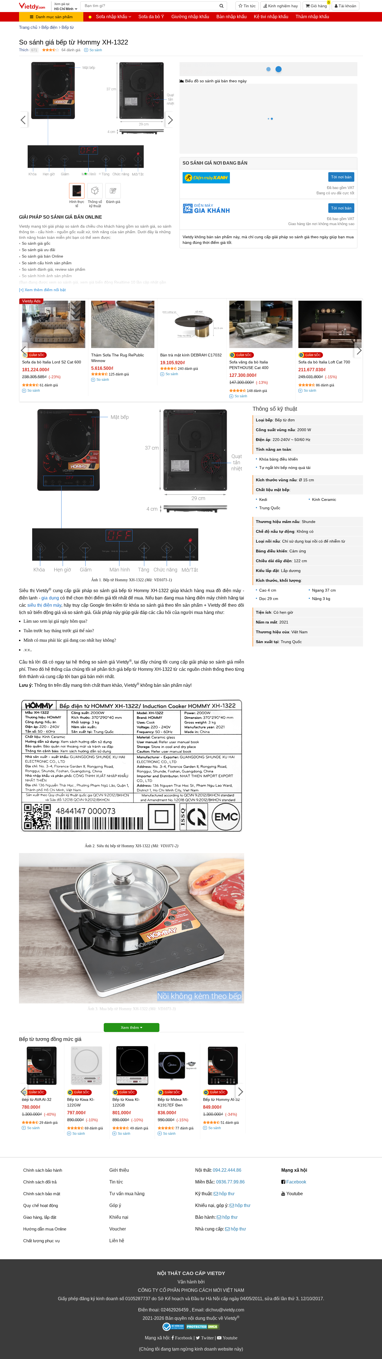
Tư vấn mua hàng (127, 1193)
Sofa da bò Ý (151, 16)
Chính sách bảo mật (41, 1193)
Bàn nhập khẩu (231, 16)
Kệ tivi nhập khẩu (271, 16)
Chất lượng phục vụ (41, 1240)
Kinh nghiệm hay (282, 6)
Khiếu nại (118, 1217)
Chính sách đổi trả (39, 1182)
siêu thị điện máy (44, 605)
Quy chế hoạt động (40, 1205)
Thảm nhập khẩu (312, 16)
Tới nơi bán (341, 177)
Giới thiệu (119, 1170)
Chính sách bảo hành (42, 1170)
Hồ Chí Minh (204, 65)
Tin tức (249, 6)
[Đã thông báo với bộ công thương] (173, 1327)
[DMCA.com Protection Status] (202, 1327)
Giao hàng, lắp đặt (39, 1217)
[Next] (170, 119)
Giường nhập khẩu (190, 16)
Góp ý (115, 1205)
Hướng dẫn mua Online (44, 1229)
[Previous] (23, 119)
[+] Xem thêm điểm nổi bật (42, 290)
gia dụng (50, 598)
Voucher (117, 1229)
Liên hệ (116, 1240)
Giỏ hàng (320, 4)
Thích (23, 50)
